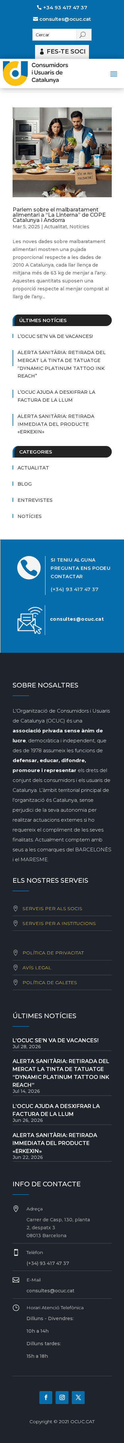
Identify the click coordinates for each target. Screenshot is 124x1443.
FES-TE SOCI (66, 51)
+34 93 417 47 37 (65, 7)
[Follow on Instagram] (62, 1397)
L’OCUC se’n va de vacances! (55, 336)
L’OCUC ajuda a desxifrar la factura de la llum (56, 396)
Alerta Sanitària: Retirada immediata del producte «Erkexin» (56, 424)
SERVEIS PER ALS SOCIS (52, 908)
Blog (25, 484)
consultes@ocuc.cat (65, 19)
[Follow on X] (78, 1397)
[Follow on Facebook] (45, 1397)
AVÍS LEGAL (36, 968)
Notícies (79, 227)
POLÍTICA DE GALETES (49, 982)
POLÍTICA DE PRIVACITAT (53, 953)
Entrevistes (35, 500)
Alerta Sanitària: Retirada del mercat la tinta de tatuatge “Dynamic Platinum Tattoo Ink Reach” (62, 364)
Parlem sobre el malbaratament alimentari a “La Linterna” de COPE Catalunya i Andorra (59, 214)
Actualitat (55, 227)
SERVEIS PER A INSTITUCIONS (59, 923)
